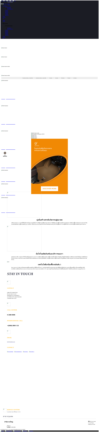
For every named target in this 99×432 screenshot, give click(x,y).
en (3, 18)
